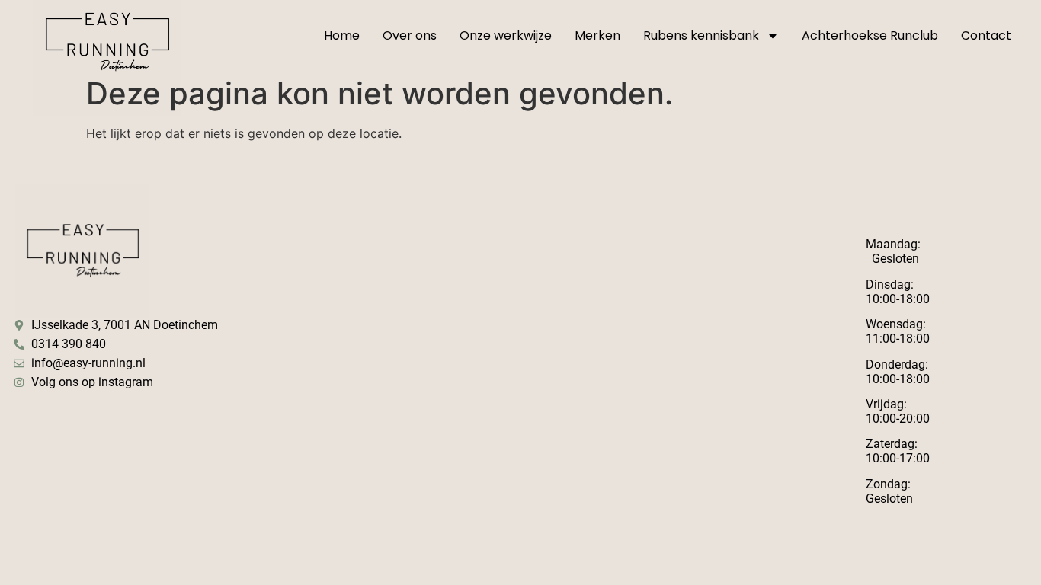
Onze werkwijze (506, 35)
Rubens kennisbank (701, 35)
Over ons (410, 35)
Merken (597, 35)
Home (342, 35)
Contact (986, 35)
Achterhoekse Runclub (870, 35)
